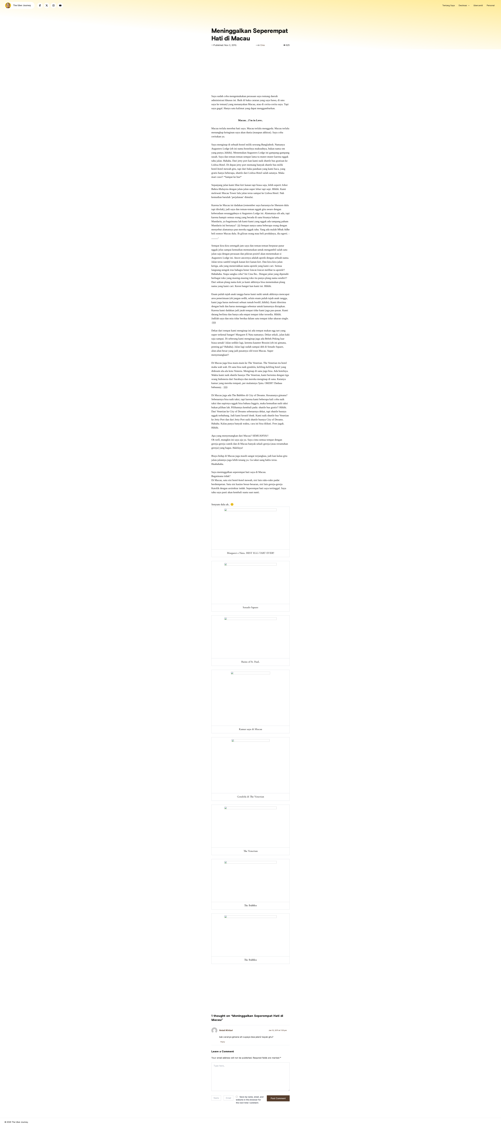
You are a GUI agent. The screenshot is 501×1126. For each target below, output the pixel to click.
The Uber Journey (22, 5)
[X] (46, 5)
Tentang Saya (448, 5)
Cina (262, 45)
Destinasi (463, 5)
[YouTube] (60, 5)
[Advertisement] (250, 71)
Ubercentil (478, 5)
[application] (468, 5)
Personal (490, 5)
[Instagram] (53, 5)
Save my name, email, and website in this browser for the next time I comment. (249, 1100)
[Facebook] (40, 5)
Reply (222, 1042)
